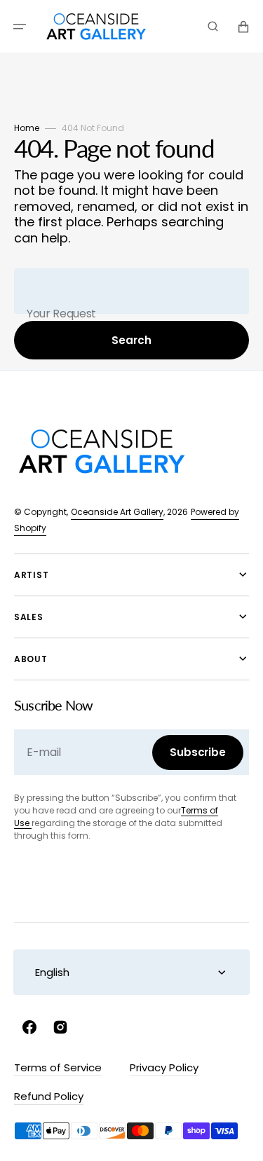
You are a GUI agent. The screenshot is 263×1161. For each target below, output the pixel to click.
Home (26, 128)
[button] (19, 26)
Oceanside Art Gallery (117, 512)
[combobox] (131, 291)
